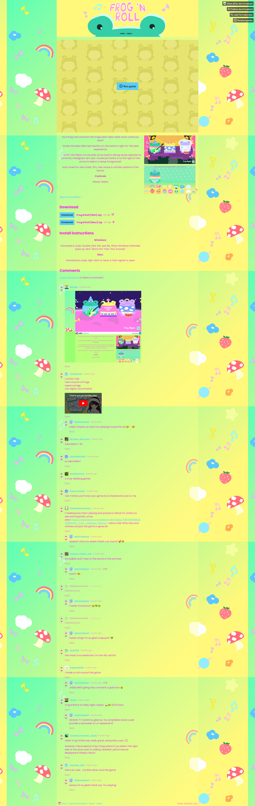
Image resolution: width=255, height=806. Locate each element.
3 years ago (89, 373)
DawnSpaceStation (80, 508)
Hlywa (73, 700)
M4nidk (74, 287)
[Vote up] (61, 287)
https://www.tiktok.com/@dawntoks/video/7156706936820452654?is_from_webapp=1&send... (102, 521)
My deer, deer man (80, 439)
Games (180, 803)
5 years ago (104, 735)
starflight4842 (78, 456)
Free (195, 803)
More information (70, 197)
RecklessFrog (77, 473)
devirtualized (81, 421)
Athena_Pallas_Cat (80, 553)
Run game (130, 86)
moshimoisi (76, 373)
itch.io (64, 803)
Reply (67, 366)
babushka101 (77, 667)
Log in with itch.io (69, 277)
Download (67, 214)
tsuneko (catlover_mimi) (83, 735)
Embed (99, 803)
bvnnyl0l (74, 650)
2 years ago (85, 287)
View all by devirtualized (78, 803)
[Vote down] (61, 290)
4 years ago (86, 650)
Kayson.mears (77, 491)
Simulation (188, 803)
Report (92, 803)
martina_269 (77, 765)
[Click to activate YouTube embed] (83, 403)
